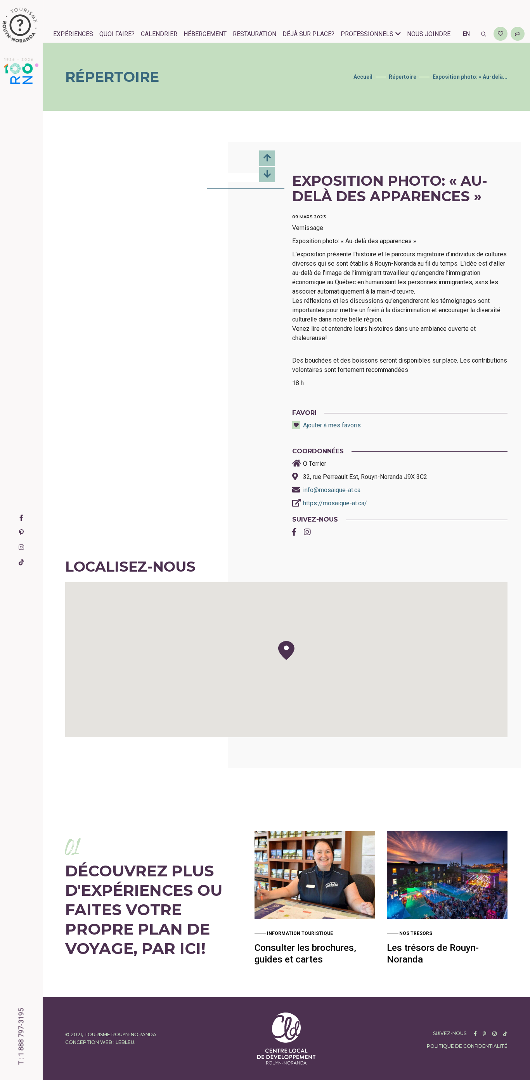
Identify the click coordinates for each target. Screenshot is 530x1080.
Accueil (362, 77)
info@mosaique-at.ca (331, 490)
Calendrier (159, 34)
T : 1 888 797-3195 (21, 1036)
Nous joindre (428, 34)
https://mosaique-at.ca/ (335, 503)
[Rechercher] (483, 34)
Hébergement (205, 34)
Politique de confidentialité (467, 1046)
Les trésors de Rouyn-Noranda (433, 953)
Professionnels (367, 34)
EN (466, 34)
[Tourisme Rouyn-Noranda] (20, 25)
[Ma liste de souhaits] (500, 34)
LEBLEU (125, 1042)
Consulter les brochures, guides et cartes (305, 953)
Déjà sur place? (308, 34)
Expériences (73, 34)
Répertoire (402, 77)
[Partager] (518, 34)
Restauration (254, 34)
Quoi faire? (117, 34)
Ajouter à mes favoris (332, 425)
